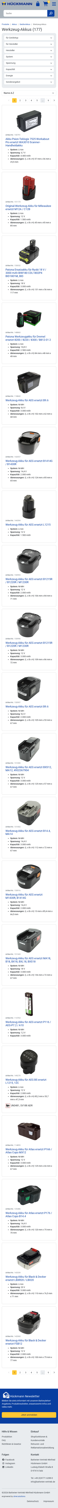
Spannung (10, 63)
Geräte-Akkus (25, 24)
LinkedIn (9, 1467)
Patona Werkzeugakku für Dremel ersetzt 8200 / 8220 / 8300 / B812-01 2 (28, 338)
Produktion (7, 1436)
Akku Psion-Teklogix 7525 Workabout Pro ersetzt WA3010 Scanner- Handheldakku (27, 142)
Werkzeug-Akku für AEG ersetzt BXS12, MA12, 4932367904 (29, 769)
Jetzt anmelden (29, 1414)
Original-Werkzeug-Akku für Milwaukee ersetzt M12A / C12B (28, 207)
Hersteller (10, 50)
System (9, 56)
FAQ (4, 1440)
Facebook (9, 1460)
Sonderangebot (13, 82)
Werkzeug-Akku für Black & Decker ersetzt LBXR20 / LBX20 (26, 1278)
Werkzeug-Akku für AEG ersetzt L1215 (28, 524)
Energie (9, 75)
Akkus (14, 24)
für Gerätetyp (12, 38)
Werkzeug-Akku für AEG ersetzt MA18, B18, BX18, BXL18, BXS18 (28, 960)
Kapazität (10, 69)
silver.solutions (19, 1496)
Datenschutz (33, 1501)
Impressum (48, 1501)
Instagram (10, 1463)
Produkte (5, 24)
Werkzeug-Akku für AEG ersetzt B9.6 (27, 400)
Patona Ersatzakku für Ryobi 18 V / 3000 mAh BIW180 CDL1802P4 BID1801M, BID (26, 272)
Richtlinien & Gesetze (11, 1444)
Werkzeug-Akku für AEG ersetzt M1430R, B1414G (24, 896)
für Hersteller (12, 44)
